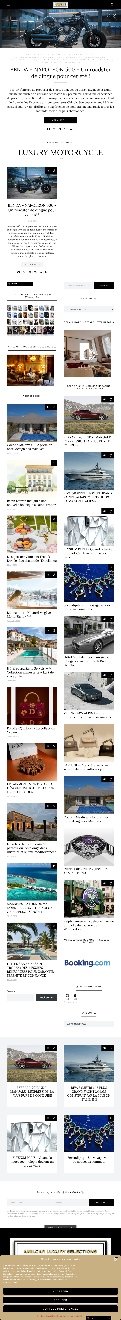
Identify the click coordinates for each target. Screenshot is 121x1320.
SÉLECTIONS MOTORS (69, 62)
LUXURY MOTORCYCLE (85, 60)
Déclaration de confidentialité (69, 1316)
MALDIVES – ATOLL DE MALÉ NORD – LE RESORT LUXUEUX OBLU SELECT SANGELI (29, 908)
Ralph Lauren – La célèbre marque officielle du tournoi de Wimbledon (89, 925)
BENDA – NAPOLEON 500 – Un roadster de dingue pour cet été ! (60, 73)
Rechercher (11, 991)
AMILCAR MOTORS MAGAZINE (21, 60)
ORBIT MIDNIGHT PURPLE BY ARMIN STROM (86, 871)
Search (104, 285)
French (13, 284)
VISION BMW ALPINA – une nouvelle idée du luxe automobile (88, 715)
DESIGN (42, 60)
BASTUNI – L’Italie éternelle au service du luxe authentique (86, 767)
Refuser (60, 1300)
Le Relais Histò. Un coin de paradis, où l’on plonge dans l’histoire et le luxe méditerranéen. (32, 848)
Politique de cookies (46, 1316)
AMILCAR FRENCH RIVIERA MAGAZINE (74, 55)
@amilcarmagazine (58, 1228)
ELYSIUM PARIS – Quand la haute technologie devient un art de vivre (88, 553)
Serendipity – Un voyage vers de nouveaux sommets (87, 607)
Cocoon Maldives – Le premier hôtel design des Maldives (29, 447)
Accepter (60, 1291)
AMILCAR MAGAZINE (67, 57)
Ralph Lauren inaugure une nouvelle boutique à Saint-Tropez (31, 503)
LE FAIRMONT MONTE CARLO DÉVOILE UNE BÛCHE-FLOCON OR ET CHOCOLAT (31, 788)
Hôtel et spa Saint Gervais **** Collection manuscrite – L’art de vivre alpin (30, 672)
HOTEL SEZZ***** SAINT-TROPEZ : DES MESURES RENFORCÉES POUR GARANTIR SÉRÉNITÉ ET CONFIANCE (30, 969)
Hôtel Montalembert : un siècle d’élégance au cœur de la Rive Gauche (86, 661)
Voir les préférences (61, 1308)
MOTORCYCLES (105, 60)
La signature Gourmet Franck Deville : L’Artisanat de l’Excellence (32, 558)
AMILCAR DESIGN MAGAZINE (40, 55)
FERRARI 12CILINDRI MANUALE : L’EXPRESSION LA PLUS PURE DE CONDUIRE (88, 441)
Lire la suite (59, 120)
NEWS (54, 62)
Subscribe (100, 1202)
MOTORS (45, 62)
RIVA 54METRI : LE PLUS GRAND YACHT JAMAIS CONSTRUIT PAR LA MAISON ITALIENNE (88, 497)
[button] (116, 1259)
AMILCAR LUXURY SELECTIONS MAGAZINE (34, 57)
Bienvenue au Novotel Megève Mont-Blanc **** (29, 614)
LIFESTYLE (67, 60)
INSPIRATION (54, 60)
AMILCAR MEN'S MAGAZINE (92, 57)
